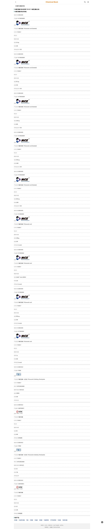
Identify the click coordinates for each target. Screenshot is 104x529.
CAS (46, 525)
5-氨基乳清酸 (22, 520)
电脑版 (51, 527)
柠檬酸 (31, 520)
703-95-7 (28, 9)
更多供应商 (23, 9)
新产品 (61, 525)
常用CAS (50, 525)
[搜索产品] (85, 2)
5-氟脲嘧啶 (46, 520)
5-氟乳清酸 (17, 9)
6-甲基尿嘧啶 (53, 520)
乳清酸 (15, 520)
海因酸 (40, 520)
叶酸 (27, 520)
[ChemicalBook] (52, 2)
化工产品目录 (56, 525)
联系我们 (46, 527)
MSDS (42, 525)
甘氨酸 (36, 520)
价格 (38, 9)
